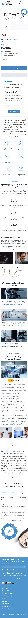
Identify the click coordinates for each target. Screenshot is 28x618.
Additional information (13, 84)
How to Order (6, 606)
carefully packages (5, 345)
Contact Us (5, 603)
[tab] (8, 82)
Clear (3, 44)
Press (3, 598)
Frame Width (9, 39)
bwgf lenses (4, 392)
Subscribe (24, 567)
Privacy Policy (6, 591)
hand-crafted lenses (19, 325)
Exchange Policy (7, 596)
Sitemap (4, 601)
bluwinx (13, 614)
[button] (12, 445)
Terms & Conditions (7, 593)
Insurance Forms (7, 609)
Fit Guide (15, 87)
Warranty (5, 588)
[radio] (2, 35)
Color (2, 33)
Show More (13, 111)
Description (8, 82)
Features (7, 87)
